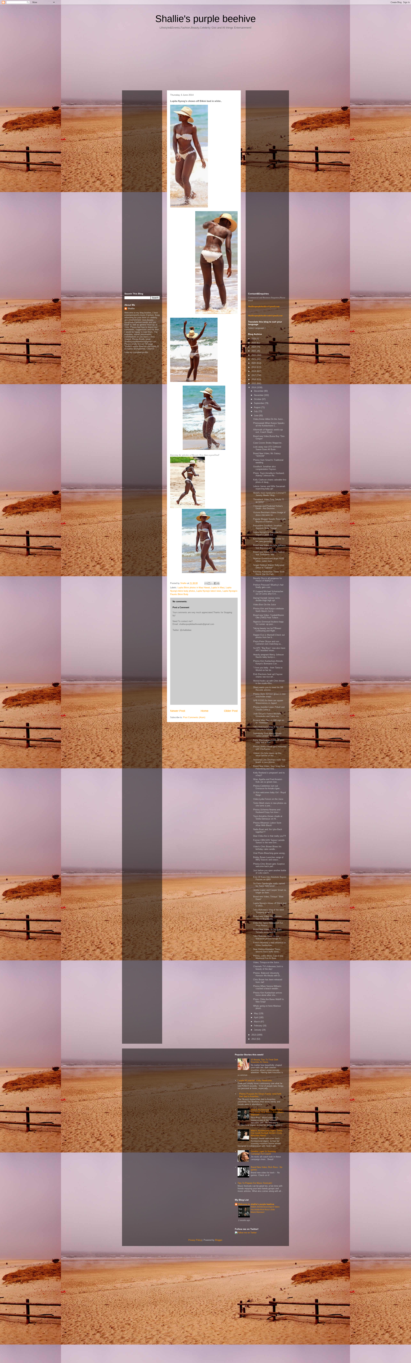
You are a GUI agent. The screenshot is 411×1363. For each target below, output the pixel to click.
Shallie (131, 308)
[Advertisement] (205, 61)
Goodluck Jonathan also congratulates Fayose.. (265, 467)
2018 (254, 371)
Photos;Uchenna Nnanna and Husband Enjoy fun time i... (267, 810)
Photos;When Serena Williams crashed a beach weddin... (267, 987)
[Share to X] (212, 583)
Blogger (218, 1240)
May (256, 1013)
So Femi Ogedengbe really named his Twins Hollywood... (269, 884)
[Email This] (206, 583)
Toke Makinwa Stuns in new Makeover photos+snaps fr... (267, 937)
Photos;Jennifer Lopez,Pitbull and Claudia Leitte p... (268, 708)
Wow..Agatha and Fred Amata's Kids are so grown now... (267, 780)
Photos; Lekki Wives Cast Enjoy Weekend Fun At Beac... (268, 957)
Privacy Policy (195, 1240)
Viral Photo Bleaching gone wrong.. (269, 853)
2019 (254, 367)
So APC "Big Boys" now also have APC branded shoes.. (269, 649)
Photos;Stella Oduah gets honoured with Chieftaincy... (269, 747)
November (259, 395)
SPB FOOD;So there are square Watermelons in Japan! (268, 701)
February (258, 1025)
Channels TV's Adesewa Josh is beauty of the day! (268, 967)
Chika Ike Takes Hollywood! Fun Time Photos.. (268, 924)
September (259, 403)
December (259, 391)
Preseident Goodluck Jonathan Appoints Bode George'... (267, 526)
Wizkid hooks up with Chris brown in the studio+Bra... (268, 682)
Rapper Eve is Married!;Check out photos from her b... (269, 636)
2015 (254, 383)
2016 (254, 379)
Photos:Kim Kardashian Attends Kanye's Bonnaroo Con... (268, 662)
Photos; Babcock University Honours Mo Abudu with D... (267, 974)
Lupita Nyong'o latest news (208, 591)
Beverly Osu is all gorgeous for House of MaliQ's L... (267, 579)
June (256, 415)
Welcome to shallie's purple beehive (256, 1204)
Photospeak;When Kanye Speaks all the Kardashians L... (268, 424)
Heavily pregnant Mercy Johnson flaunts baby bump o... (268, 655)
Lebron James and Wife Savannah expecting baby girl (269, 487)
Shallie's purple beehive (205, 18)
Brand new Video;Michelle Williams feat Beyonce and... (269, 546)
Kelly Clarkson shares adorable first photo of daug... (269, 481)
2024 (254, 347)
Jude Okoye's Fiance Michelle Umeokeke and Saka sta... (267, 714)
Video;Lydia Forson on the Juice (268, 799)
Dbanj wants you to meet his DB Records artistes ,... (268, 688)
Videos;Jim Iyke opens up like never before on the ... (267, 754)
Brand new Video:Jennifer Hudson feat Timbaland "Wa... (269, 553)
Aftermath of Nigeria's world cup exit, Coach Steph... (268, 430)
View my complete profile (136, 352)
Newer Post (177, 710)
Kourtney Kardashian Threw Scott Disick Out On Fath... (268, 572)
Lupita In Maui (217, 587)
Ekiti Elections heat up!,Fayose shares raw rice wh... (267, 675)
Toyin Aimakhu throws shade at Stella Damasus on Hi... (267, 817)
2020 (254, 363)
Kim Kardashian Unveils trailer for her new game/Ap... (268, 540)
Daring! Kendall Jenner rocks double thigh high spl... (266, 599)
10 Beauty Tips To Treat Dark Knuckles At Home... (264, 1060)
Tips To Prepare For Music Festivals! (255, 1183)
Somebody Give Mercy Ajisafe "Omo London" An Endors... (267, 734)
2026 (254, 338)
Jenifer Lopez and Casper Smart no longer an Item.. (269, 891)
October (258, 399)
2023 (254, 351)
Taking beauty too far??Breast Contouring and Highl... (267, 629)
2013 (254, 1035)
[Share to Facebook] (215, 583)
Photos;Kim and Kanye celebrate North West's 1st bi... (268, 609)
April (256, 1017)
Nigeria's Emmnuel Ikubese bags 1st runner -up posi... (268, 623)
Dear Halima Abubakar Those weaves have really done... (266, 950)
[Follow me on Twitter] (246, 1232)
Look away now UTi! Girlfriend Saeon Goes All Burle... (267, 448)
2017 (254, 375)
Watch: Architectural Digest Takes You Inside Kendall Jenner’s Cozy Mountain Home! (266, 1133)
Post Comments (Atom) (194, 717)
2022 (254, 355)
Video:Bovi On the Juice (264, 604)
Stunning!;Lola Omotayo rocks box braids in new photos (269, 761)
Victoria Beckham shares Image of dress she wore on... (269, 513)
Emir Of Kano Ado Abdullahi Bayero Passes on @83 (269, 878)
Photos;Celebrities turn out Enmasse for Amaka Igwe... (267, 787)
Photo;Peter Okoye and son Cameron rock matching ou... (268, 642)
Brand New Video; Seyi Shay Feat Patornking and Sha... (269, 767)
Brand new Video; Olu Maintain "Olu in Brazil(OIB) (267, 917)
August (257, 407)
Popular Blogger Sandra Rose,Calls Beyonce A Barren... (269, 520)
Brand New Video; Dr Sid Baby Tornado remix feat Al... (267, 930)
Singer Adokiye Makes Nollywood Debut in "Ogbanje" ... (268, 566)
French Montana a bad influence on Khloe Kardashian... (269, 943)
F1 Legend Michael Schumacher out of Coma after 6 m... (268, 592)
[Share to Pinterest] (218, 583)
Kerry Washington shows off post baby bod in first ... (268, 741)
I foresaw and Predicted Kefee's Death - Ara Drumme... (268, 507)
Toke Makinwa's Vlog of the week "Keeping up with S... (268, 911)
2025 (254, 343)
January (258, 1030)
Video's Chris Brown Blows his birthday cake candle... (267, 847)
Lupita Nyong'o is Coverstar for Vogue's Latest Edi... (267, 533)
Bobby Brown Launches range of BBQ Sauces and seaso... (268, 858)
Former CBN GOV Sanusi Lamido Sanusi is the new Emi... (268, 841)
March (257, 1021)
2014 (254, 387)
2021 (254, 359)
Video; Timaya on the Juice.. (266, 962)
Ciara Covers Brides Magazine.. (268, 443)
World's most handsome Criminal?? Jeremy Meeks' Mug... (269, 494)
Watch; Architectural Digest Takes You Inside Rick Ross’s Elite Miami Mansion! (267, 1112)
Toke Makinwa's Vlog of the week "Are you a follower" (268, 728)
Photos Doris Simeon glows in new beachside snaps (269, 695)
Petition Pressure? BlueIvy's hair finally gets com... (268, 586)
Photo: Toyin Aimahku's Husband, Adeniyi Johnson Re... (268, 474)
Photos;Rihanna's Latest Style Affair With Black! (267, 824)
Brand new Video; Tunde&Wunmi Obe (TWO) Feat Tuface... (268, 616)
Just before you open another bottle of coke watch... (269, 871)
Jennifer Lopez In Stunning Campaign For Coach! (263, 1152)
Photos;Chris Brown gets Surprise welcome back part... (269, 865)
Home (204, 710)
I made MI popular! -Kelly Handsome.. (255, 1080)
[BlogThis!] (209, 583)
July (256, 411)
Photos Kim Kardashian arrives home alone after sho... (267, 994)
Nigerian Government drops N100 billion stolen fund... (268, 559)
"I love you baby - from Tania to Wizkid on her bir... (267, 668)
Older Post (231, 710)
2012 (254, 1039)
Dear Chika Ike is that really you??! (269, 836)
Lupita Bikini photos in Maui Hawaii (194, 587)
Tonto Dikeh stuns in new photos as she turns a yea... (269, 804)
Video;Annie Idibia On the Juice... (268, 419)
